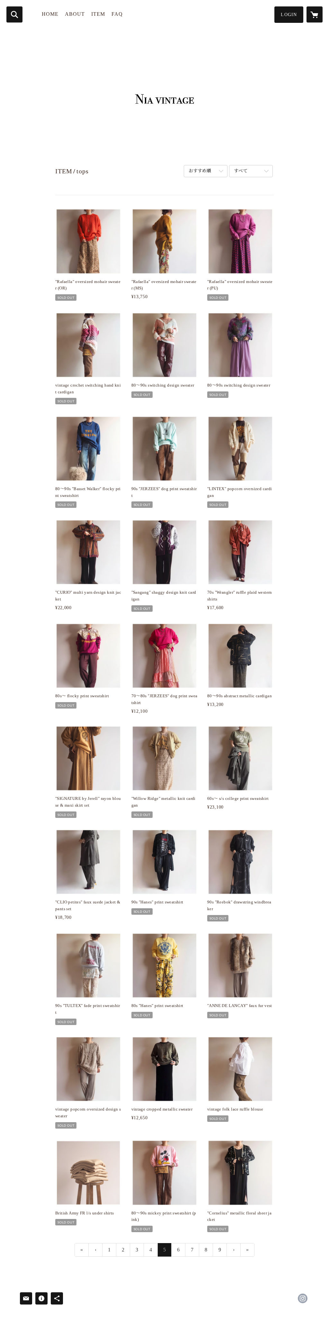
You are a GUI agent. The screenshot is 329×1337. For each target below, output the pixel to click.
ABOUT (75, 14)
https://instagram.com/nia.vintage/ (302, 1298)
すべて (240, 171)
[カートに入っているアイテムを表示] (315, 14)
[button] (288, 14)
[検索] (14, 14)
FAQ (117, 14)
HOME (50, 14)
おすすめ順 (200, 171)
